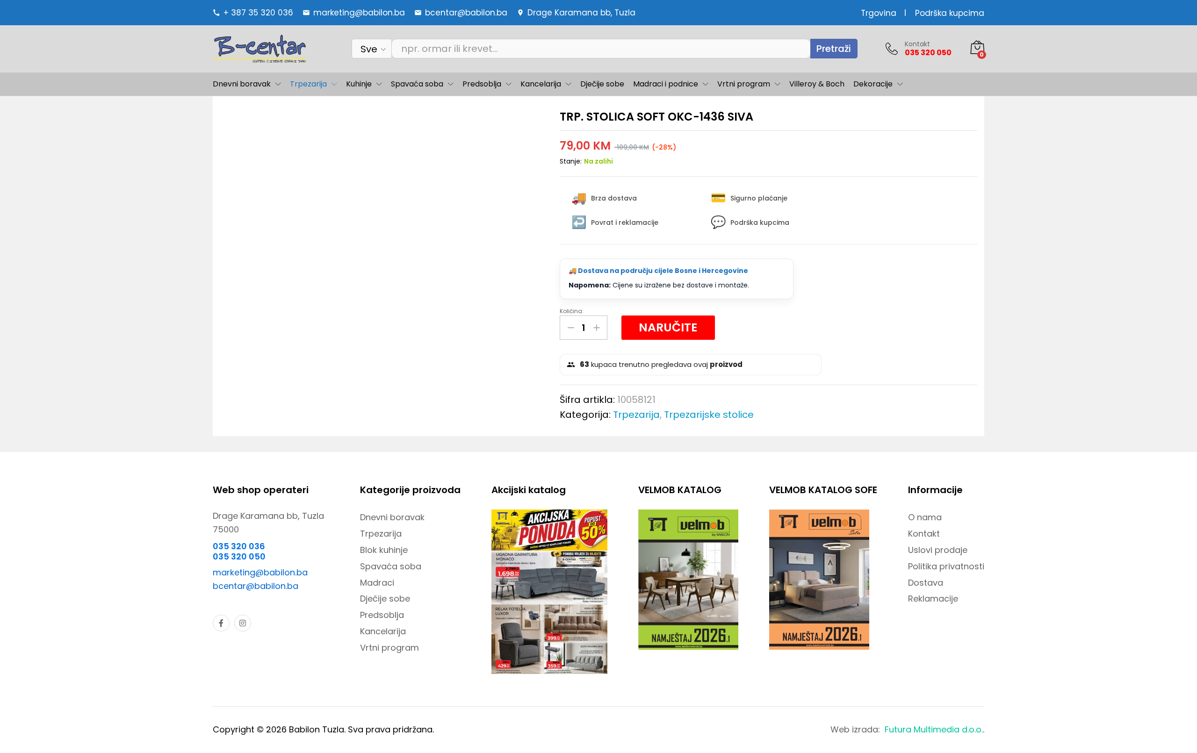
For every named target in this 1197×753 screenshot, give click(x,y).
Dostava (925, 582)
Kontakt (917, 44)
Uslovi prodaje (937, 550)
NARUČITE (668, 327)
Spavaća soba (390, 566)
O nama (925, 517)
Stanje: (571, 161)
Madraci (377, 582)
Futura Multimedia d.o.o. (934, 729)
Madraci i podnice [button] (665, 84)
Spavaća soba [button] (417, 84)
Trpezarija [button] (308, 84)
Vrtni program (389, 647)
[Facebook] (221, 623)
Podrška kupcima (949, 13)
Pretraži (833, 48)
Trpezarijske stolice (709, 414)
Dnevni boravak (392, 517)
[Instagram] (242, 623)
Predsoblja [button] (481, 84)
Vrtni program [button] (743, 84)
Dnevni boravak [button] (242, 84)
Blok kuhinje (384, 550)
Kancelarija (383, 631)
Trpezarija (636, 414)
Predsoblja (382, 615)
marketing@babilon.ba (260, 572)
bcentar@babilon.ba (255, 586)
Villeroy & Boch (816, 84)
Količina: (572, 311)
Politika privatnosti (946, 566)
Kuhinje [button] (359, 84)
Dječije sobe (602, 84)
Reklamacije (933, 598)
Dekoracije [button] (873, 84)
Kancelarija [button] (540, 84)
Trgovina (878, 13)
